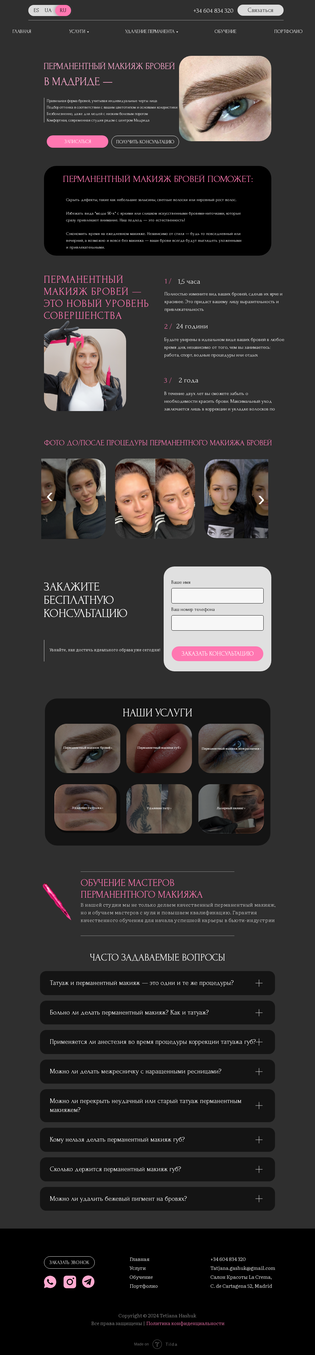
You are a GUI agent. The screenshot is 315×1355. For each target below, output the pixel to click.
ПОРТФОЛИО (288, 31)
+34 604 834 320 (213, 10)
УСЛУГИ (77, 31)
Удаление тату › (159, 807)
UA (48, 10)
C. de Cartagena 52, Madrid (241, 1285)
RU (63, 10)
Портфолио (144, 1285)
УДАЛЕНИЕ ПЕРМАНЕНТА (149, 31)
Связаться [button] (260, 10)
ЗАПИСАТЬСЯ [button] (77, 141)
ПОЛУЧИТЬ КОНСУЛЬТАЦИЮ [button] (145, 142)
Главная (140, 1258)
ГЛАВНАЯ (22, 31)
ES (36, 10)
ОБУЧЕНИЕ (225, 31)
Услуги (138, 1267)
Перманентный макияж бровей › (87, 747)
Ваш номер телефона (193, 609)
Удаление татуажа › (87, 807)
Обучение (141, 1276)
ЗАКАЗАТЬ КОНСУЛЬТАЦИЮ (217, 653)
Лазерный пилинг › (231, 807)
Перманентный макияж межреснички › (231, 748)
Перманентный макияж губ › (159, 747)
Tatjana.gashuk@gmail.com (243, 1267)
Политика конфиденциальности (185, 1323)
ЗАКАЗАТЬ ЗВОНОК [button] (69, 1262)
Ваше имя (180, 582)
